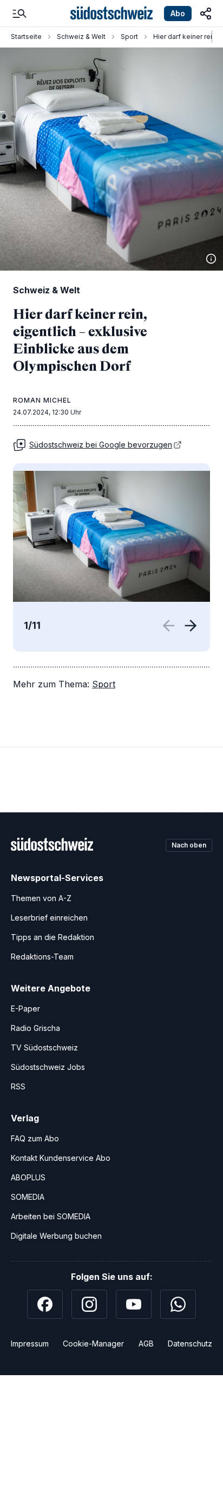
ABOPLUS (28, 1177)
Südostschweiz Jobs (48, 1067)
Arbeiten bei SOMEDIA (50, 1216)
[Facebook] (45, 1304)
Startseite (26, 36)
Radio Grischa (35, 1028)
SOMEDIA (27, 1196)
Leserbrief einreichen (49, 917)
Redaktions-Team (42, 956)
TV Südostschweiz (44, 1047)
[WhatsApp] (178, 1304)
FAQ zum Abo (35, 1138)
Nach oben (189, 845)
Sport (129, 36)
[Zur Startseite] (111, 13)
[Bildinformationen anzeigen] (211, 258)
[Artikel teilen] (205, 13)
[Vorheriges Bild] (171, 625)
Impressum (30, 1343)
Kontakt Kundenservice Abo (60, 1157)
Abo (177, 13)
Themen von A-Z (41, 898)
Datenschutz (190, 1343)
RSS (18, 1086)
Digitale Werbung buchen (56, 1235)
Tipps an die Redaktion (52, 937)
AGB (146, 1343)
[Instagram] (89, 1304)
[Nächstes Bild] (190, 625)
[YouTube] (134, 1304)
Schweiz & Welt (81, 36)
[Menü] (19, 13)
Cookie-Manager (93, 1343)
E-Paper (25, 1008)
